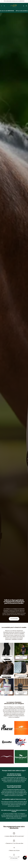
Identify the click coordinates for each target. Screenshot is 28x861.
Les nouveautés (14, 618)
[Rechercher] (4, 5)
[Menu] (1, 5)
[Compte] (23, 5)
